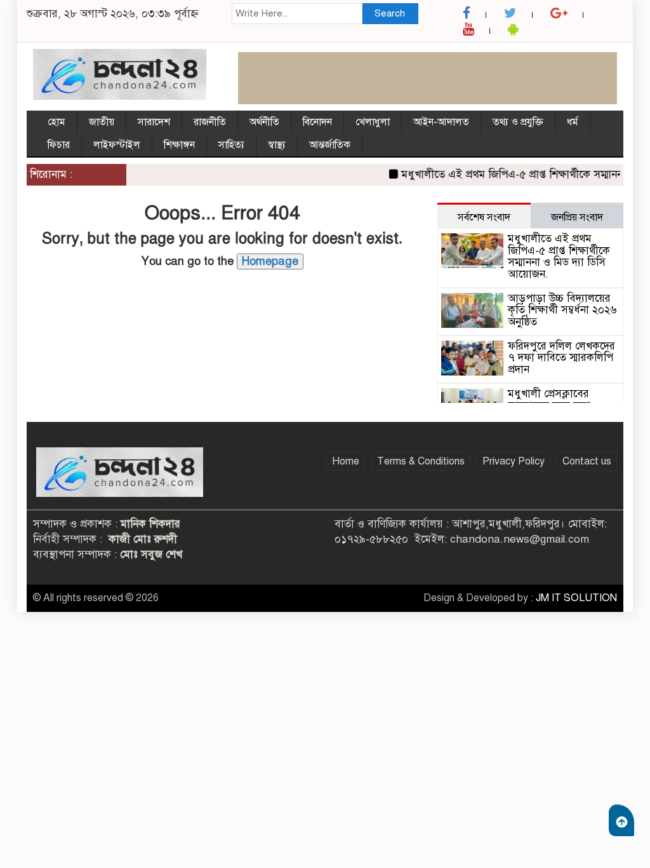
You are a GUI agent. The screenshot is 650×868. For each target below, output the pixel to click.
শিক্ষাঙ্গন (179, 145)
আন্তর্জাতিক (329, 145)
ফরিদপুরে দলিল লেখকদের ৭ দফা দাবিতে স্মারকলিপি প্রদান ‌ (561, 357)
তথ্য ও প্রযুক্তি (518, 122)
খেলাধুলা (372, 122)
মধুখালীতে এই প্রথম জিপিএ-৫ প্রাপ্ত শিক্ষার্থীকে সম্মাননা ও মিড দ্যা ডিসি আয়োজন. (559, 256)
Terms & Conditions (421, 461)
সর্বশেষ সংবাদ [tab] (484, 217)
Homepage (270, 261)
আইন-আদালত (441, 122)
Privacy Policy (513, 461)
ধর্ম (572, 122)
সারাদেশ (154, 122)
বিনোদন (317, 122)
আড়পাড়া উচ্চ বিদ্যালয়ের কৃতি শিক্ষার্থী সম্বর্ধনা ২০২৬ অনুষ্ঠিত (562, 310)
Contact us (586, 461)
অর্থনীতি (264, 122)
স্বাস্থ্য (277, 145)
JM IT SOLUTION (576, 598)
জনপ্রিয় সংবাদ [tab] (577, 217)
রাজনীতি (210, 122)
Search (390, 13)
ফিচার (59, 145)
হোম (56, 122)
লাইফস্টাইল (116, 145)
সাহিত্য (231, 145)
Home (345, 461)
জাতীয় (101, 122)
